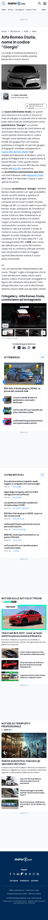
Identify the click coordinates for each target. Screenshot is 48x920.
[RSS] (38, 874)
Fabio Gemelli (20, 95)
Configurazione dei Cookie (17, 894)
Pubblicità (24, 880)
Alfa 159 (17, 168)
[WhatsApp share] (28, 347)
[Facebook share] (14, 347)
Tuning (16, 551)
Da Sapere (19, 9)
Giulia (26, 31)
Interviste (17, 540)
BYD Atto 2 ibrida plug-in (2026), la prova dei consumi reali (23, 514)
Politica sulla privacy (16, 890)
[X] (14, 874)
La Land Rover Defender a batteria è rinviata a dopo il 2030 (21, 503)
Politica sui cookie (32, 890)
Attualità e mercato (20, 508)
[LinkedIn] (18, 874)
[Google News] (26, 874)
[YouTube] (34, 874)
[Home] (16, 3)
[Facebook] (10, 874)
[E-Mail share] (33, 347)
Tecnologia (16, 487)
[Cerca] (39, 3)
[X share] (19, 347)
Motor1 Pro (31, 9)
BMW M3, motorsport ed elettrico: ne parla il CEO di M (21, 536)
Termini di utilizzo (34, 894)
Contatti (34, 880)
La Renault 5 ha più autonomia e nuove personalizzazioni (22, 525)
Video (43, 10)
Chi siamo (14, 880)
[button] (4, 332)
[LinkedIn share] (24, 347)
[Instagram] (30, 874)
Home (4, 31)
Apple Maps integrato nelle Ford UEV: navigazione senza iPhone (21, 493)
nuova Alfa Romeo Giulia (14, 151)
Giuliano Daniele (12, 338)
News (3, 9)
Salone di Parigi (19, 529)
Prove (10, 9)
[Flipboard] (22, 874)
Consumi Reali (18, 519)
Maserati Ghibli (35, 175)
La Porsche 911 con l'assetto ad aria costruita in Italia (20, 546)
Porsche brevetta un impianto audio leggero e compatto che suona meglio (22, 482)
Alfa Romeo (15, 31)
